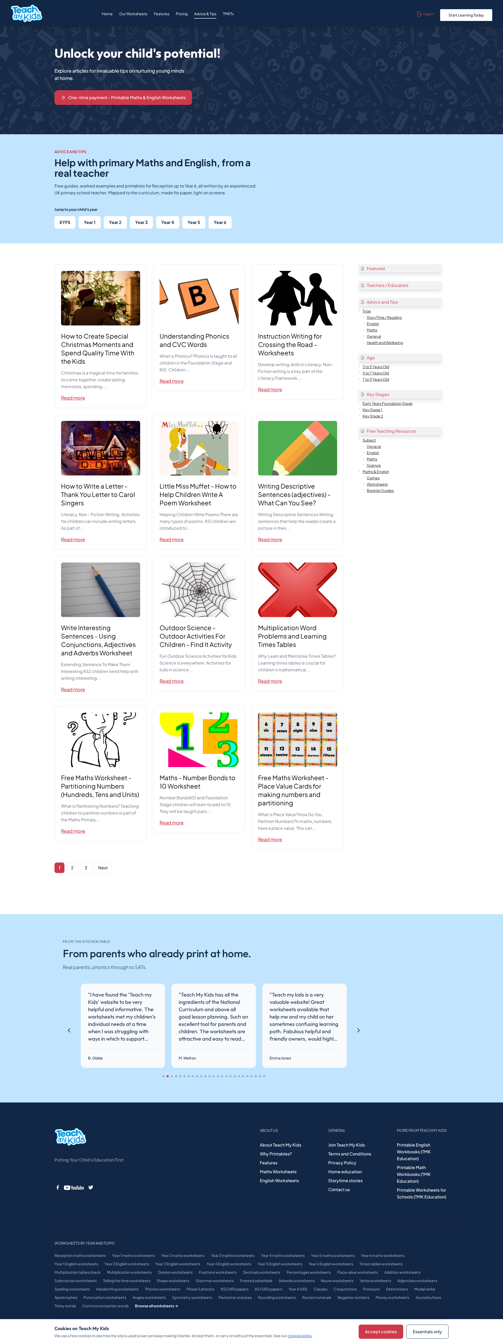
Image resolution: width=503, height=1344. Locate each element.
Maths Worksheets (278, 1171)
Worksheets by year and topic (84, 1243)
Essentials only (427, 1331)
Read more (73, 398)
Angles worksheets (149, 1297)
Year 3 (141, 222)
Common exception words (105, 1305)
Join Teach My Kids (346, 1145)
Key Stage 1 (372, 409)
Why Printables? (276, 1153)
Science (374, 465)
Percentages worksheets (309, 1272)
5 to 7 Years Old (376, 373)
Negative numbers (353, 1297)
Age (371, 357)
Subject (369, 440)
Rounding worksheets (277, 1297)
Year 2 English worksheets (127, 1263)
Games (373, 477)
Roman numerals (316, 1297)
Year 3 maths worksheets (233, 1255)
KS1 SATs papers (268, 1289)
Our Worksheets (133, 13)
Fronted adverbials (256, 1280)
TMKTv (228, 13)
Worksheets (377, 484)
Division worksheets (175, 1272)
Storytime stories (345, 1180)
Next (103, 867)
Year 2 (115, 222)
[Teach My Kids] (70, 1137)
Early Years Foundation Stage (388, 403)
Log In (428, 13)
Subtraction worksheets (75, 1280)
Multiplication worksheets (129, 1272)
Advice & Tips (205, 13)
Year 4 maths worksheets (283, 1255)
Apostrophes (65, 1297)
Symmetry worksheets (192, 1297)
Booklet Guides (380, 490)
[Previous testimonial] (69, 1030)
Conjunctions (345, 1289)
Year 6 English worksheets (331, 1263)
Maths (372, 330)
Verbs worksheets (375, 1280)
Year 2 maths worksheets (183, 1255)
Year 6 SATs (297, 1289)
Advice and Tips (382, 302)
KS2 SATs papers (235, 1289)
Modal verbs (424, 1289)
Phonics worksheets (162, 1289)
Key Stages (378, 394)
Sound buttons (428, 1297)
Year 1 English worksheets (76, 1263)
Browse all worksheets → (156, 1305)
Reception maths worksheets (80, 1255)
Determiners (397, 1289)
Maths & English (376, 471)
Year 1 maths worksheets (133, 1255)
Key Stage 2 (373, 416)
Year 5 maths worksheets (333, 1255)
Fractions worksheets (218, 1272)
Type (367, 311)
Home (107, 13)
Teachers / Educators (387, 285)
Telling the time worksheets (126, 1280)
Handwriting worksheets (117, 1289)
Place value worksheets (357, 1272)
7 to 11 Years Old (376, 379)
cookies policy (299, 1335)
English (373, 323)
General (374, 336)
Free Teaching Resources (391, 431)
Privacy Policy (342, 1162)
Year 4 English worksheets (228, 1263)
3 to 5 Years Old (376, 366)
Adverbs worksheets (297, 1280)
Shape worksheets (173, 1280)
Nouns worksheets (337, 1280)
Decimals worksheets (261, 1272)
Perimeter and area (235, 1297)
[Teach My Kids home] (26, 13)
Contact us (339, 1189)
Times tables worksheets (381, 1263)
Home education (345, 1171)
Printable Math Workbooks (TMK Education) (414, 1174)
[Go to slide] (163, 1076)
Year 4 (167, 222)
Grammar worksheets (215, 1280)
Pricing (182, 13)
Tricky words (65, 1305)
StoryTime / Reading (384, 317)
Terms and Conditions (349, 1153)
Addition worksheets (402, 1272)
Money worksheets (392, 1297)
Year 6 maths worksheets (382, 1255)
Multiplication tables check (77, 1272)
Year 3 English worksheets (177, 1263)
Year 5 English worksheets (280, 1263)
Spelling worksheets (72, 1289)
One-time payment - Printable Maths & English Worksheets (127, 97)
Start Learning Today (466, 15)
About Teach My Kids (280, 1145)
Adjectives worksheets (417, 1280)
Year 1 (89, 222)
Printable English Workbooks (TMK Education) (414, 1151)
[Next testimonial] (358, 1030)
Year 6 (220, 222)
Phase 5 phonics (200, 1289)
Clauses (320, 1289)
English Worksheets (279, 1180)
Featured (376, 268)
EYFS (65, 222)
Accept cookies (381, 1331)
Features (161, 13)
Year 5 (194, 222)
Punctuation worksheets (105, 1297)
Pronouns (371, 1289)
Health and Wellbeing (385, 342)
